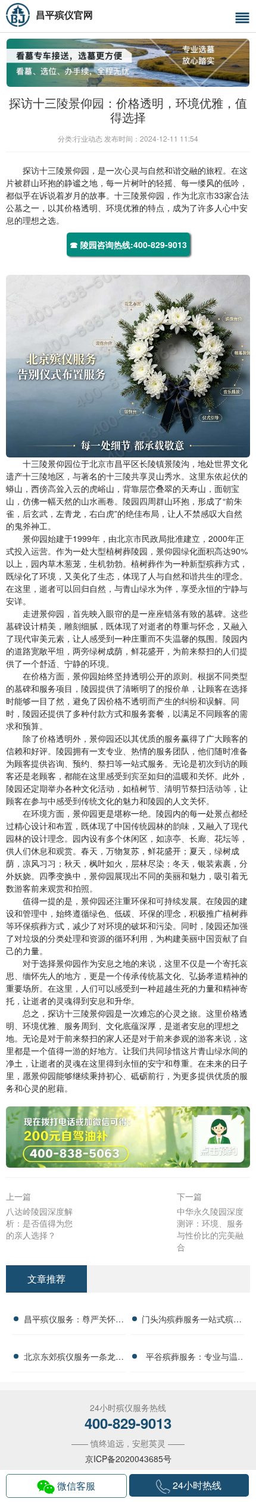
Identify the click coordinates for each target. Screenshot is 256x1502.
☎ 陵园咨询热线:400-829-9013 (128, 244)
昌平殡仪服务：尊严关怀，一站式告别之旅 (74, 1320)
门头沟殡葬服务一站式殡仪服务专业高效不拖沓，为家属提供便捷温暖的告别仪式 (192, 1320)
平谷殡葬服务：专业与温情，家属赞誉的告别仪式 (192, 1358)
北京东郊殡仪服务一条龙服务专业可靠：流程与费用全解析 (74, 1358)
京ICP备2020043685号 (128, 1459)
